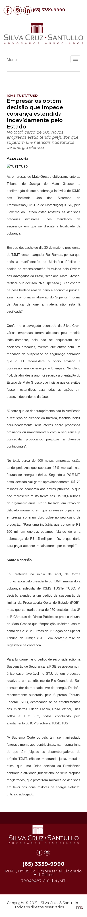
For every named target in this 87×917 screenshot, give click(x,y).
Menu (12, 59)
